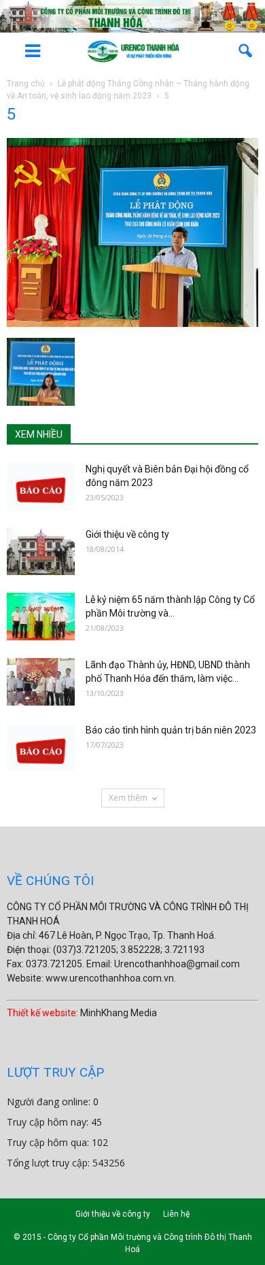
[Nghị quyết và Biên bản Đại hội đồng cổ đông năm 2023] (41, 486)
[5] (132, 323)
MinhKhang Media (118, 1012)
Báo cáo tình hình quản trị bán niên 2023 (171, 730)
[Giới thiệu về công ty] (41, 551)
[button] (246, 51)
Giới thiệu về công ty (127, 534)
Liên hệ (176, 1214)
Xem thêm (128, 797)
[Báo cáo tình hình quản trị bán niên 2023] (41, 747)
